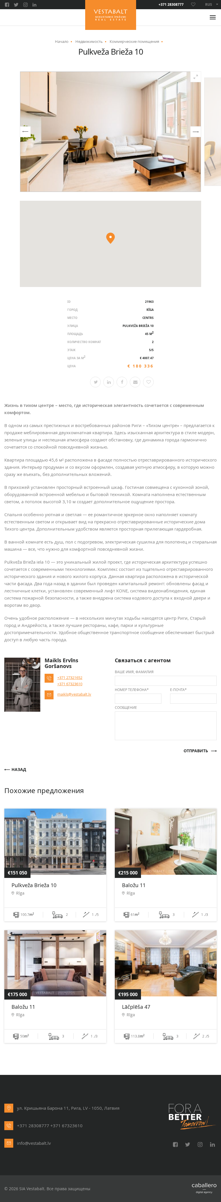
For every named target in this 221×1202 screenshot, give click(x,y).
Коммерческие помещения (134, 41)
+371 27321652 (69, 677)
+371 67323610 (69, 683)
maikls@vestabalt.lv (74, 694)
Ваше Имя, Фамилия (134, 671)
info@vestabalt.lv (34, 1143)
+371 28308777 (171, 4)
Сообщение (126, 707)
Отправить (196, 751)
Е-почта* (178, 689)
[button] (25, 131)
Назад (19, 770)
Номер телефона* (132, 689)
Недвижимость (89, 41)
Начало (61, 41)
